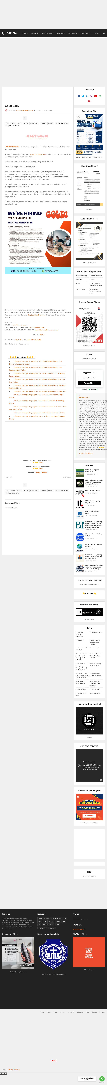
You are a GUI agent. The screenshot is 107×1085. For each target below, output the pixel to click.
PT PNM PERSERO (95, 689)
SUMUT (58, 921)
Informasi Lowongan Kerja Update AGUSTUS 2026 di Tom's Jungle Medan (94, 482)
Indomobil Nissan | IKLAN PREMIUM (95, 665)
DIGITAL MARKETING (62, 123)
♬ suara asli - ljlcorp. (86, 453)
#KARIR (13, 123)
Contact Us (71, 1012)
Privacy (62, 1012)
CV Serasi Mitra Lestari (92, 490)
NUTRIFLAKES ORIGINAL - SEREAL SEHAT (95, 291)
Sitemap (94, 1012)
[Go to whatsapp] (102, 1078)
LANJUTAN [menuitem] (85, 33)
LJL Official (10, 33)
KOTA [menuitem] (96, 33)
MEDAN (51, 921)
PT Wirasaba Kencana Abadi (92, 512)
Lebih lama (66, 477)
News (55, 1012)
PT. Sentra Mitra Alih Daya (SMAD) (94, 535)
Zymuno (92, 279)
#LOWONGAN (34, 123)
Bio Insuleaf (79, 279)
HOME (41, 335)
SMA (40, 921)
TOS (87, 1012)
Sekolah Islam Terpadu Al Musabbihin (80, 634)
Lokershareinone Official (24, 110)
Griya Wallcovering (81, 275)
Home (42, 1012)
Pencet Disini (89, 383)
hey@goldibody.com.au (36, 315)
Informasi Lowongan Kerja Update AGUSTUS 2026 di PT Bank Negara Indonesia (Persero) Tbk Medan (94, 524)
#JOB (7, 123)
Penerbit (102, 1012)
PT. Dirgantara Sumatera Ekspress (93, 545)
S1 (6, 126)
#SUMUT (51, 123)
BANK (57, 925)
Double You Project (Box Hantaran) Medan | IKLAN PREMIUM (81, 657)
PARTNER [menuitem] (34, 33)
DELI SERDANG (43, 928)
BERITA (52, 928)
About (49, 1012)
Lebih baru (9, 477)
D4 (64, 921)
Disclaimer (80, 1012)
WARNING (19, 340)
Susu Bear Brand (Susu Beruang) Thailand (95, 642)
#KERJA (19, 123)
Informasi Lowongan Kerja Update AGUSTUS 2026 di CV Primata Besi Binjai (94, 567)
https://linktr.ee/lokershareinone (46, 330)
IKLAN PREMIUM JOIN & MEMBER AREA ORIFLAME (96, 683)
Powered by (84, 389)
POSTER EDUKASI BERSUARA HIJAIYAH (96, 284)
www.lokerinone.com (38, 154)
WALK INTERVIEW (48, 925)
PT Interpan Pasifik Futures (81, 694)
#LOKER (26, 123)
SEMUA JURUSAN (56, 918)
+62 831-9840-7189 (36, 327)
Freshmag (79, 283)
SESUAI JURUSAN (14, 126)
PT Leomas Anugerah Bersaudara (92, 471)
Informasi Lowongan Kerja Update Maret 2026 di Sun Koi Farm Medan (94, 556)
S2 (39, 925)
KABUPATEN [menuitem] (72, 33)
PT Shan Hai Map (81, 689)
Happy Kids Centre (95, 693)
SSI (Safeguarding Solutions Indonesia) (95, 675)
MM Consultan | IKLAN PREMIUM (80, 682)
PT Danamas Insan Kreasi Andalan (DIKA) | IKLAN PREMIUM (82, 676)
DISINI (40, 462)
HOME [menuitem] (24, 33)
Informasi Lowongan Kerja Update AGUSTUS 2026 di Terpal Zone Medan (40, 391)
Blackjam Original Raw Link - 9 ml (82, 649)
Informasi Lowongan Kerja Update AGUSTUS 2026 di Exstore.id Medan (39, 413)
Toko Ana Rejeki (94, 648)
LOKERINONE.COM (12, 147)
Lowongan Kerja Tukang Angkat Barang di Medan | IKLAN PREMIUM (81, 667)
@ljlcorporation (84, 397)
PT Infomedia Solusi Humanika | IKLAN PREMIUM (95, 656)
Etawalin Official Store (96, 275)
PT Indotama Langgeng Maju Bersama (92, 502)
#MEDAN (43, 123)
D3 (45, 921)
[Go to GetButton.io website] (102, 1083)
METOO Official (80, 289)
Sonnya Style (79, 640)
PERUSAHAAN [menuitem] (47, 33)
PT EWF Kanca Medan (96, 632)
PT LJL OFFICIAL (42, 472)
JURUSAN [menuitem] (60, 33)
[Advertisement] (53, 14)
